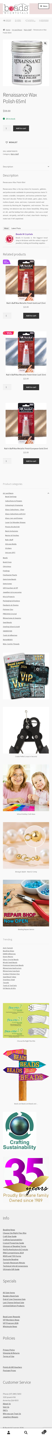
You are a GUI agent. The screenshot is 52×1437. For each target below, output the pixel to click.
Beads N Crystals (24, 234)
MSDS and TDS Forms (12, 1256)
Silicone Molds (11, 544)
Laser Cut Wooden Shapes (15, 522)
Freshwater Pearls (10, 575)
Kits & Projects (9, 596)
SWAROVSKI (7, 631)
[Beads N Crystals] (9, 239)
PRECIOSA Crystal (10, 614)
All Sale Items (9, 1292)
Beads (5, 558)
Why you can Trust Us (12, 1413)
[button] (45, 43)
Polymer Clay (8, 609)
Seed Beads (7, 622)
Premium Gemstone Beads (13, 965)
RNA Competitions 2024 (13, 1252)
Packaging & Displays (11, 601)
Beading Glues (8, 951)
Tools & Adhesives (10, 635)
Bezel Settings (11, 496)
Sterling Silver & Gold (11, 626)
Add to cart (21, 128)
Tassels (6, 982)
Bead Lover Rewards (11, 1316)
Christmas (7, 566)
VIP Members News (11, 1320)
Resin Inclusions (11, 531)
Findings (6, 571)
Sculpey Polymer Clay (11, 974)
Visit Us (6, 1407)
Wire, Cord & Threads (11, 644)
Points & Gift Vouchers (12, 1367)
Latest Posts (16, 228)
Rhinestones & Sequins (12, 618)
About (6, 228)
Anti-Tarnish (8, 948)
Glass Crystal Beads (11, 959)
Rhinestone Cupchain (11, 971)
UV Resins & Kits (9, 988)
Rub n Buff (27, 30)
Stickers (8, 548)
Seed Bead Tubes (9, 977)
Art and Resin (17, 30)
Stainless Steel (9, 979)
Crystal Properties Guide (13, 1243)
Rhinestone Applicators (12, 968)
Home (8, 30)
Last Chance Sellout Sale (13, 1302)
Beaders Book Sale (11, 1296)
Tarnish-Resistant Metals (14, 1262)
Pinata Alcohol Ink (12, 527)
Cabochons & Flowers (13, 501)
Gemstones (7, 583)
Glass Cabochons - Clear (14, 509)
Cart (40, 1430)
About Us (7, 1403)
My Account (8, 1432)
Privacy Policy (9, 1350)
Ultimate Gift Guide (11, 1269)
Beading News (9, 1229)
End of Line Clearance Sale (14, 1299)
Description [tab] (8, 166)
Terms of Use (8, 1356)
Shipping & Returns (11, 1353)
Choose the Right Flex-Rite (14, 1233)
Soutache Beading (10, 1259)
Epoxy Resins (8, 956)
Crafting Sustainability (12, 1239)
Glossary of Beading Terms (14, 1246)
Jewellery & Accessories (12, 592)
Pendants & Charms (11, 605)
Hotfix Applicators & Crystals (15, 1249)
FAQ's (5, 1410)
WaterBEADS (8, 639)
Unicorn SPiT (10, 552)
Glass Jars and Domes (14, 518)
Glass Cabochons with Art (15, 514)
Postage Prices (9, 1370)
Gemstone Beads (9, 579)
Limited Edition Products (13, 1305)
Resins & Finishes (12, 535)
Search (26, 1432)
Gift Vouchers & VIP (10, 588)
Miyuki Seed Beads (10, 962)
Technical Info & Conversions (15, 1266)
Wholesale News (10, 1326)
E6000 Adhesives (9, 954)
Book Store (7, 562)
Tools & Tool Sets (10, 985)
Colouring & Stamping (14, 505)
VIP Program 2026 (10, 1323)
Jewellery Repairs (10, 1417)
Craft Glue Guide (10, 1236)
